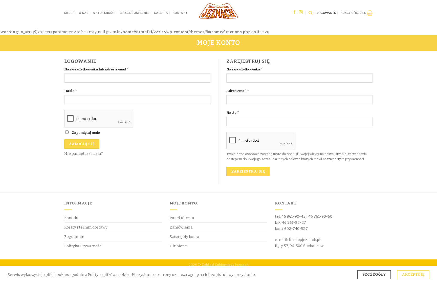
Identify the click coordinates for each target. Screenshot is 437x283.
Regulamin (74, 236)
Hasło (70, 91)
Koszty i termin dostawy (85, 227)
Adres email (237, 91)
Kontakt (179, 13)
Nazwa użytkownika (244, 69)
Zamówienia (181, 227)
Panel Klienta (182, 218)
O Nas (83, 13)
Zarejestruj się (248, 171)
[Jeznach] (218, 12)
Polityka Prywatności (83, 246)
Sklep (69, 13)
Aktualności (104, 13)
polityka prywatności (348, 159)
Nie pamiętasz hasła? (83, 153)
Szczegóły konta (184, 236)
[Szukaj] (310, 12)
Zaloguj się (82, 144)
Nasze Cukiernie (134, 13)
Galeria (161, 13)
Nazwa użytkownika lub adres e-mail (96, 69)
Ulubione (178, 246)
